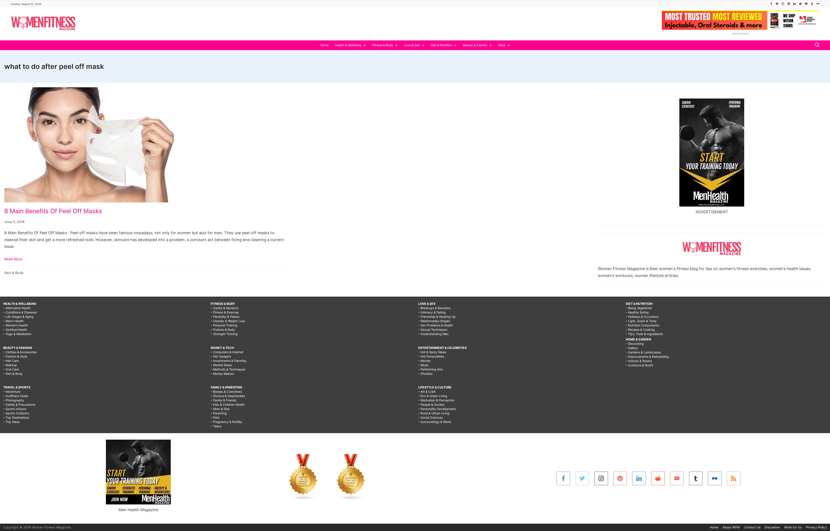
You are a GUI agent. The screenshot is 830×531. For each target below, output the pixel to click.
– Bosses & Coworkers (226, 391)
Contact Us (752, 527)
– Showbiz (425, 373)
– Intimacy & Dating (432, 312)
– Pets (215, 417)
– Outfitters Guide (15, 396)
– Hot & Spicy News (432, 352)
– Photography (13, 400)
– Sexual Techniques (432, 329)
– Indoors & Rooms (639, 361)
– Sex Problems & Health (435, 325)
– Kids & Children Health (227, 404)
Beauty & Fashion (475, 45)
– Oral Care (11, 369)
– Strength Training (224, 334)
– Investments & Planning (228, 360)
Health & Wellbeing (348, 45)
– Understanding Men (433, 334)
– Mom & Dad (220, 409)
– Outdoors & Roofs (639, 365)
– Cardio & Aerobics (224, 308)
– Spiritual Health (15, 329)
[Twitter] (777, 3)
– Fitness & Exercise (225, 312)
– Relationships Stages (434, 321)
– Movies (424, 360)
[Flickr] (818, 3)
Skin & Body (13, 273)
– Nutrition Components (642, 325)
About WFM (731, 527)
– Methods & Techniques (228, 369)
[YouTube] (806, 3)
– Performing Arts (430, 369)
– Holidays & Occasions (642, 316)
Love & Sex (412, 45)
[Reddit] (800, 3)
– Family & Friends (223, 400)
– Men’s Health (13, 321)
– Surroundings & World (434, 422)
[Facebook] (771, 3)
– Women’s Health (15, 325)
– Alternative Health (17, 308)
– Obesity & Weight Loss (228, 321)
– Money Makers (222, 373)
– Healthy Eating (637, 312)
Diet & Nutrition (441, 45)
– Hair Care (11, 360)
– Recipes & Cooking (640, 329)
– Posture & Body (223, 329)
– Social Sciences (430, 417)
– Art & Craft (427, 391)
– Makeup (10, 365)
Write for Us (793, 527)
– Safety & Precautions (19, 404)
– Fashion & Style (15, 356)
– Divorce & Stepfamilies (228, 396)
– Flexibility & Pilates (225, 316)
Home (324, 45)
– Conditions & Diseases (20, 312)
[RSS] (734, 478)
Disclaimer (772, 527)
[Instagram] (783, 3)
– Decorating (635, 343)
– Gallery (632, 348)
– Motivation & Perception (436, 400)
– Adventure (11, 391)
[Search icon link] (816, 45)
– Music (423, 365)
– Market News (221, 365)
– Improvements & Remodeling (647, 356)
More (501, 45)
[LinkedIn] (794, 3)
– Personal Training (224, 325)
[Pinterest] (788, 3)
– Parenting (219, 413)
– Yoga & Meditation (17, 334)
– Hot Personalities (431, 356)
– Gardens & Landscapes (643, 352)
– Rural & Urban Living (433, 413)
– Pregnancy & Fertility (226, 422)
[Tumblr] (812, 3)
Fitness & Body (382, 45)
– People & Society (431, 404)
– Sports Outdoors (16, 413)
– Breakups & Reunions (434, 308)
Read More (13, 259)
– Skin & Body (13, 373)
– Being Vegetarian (639, 308)
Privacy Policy (816, 527)
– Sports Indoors (14, 409)
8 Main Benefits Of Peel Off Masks (53, 211)
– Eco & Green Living (432, 396)
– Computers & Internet (227, 352)
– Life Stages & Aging (18, 316)
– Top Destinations (16, 417)
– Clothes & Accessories (20, 352)
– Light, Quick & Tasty (641, 321)
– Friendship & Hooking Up (437, 316)
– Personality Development (437, 409)
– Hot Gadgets (221, 356)
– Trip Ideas (11, 422)
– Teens (216, 426)
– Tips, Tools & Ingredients (644, 334)
